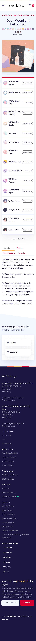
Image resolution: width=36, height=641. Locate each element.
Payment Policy (8, 522)
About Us (5, 488)
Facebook (9, 547)
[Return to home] (16, 5)
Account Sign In (8, 461)
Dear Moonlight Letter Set (18, 22)
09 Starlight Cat (15, 162)
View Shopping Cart (10, 453)
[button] (18, 56)
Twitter (8, 562)
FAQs (4, 439)
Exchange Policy (8, 514)
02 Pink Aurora (14, 92)
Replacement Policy (10, 518)
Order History (7, 465)
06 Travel (12, 133)
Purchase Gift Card (9, 475)
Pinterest (9, 557)
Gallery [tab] (20, 248)
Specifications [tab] (9, 253)
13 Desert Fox (14, 201)
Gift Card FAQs (8, 479)
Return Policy (7, 510)
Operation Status (9, 496)
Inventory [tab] (23, 253)
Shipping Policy (8, 506)
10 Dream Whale (15, 171)
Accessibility (7, 443)
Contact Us (6, 435)
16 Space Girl (13, 230)
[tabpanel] (18, 281)
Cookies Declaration (10, 530)
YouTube (9, 567)
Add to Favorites (18, 239)
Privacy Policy (7, 526)
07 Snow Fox (13, 142)
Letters (13, 342)
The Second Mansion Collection (18, 15)
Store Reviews (8, 492)
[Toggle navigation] (3, 6)
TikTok (8, 572)
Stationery (14, 352)
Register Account (9, 457)
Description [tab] (8, 248)
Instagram (9, 552)
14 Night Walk (14, 210)
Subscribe (28, 602)
